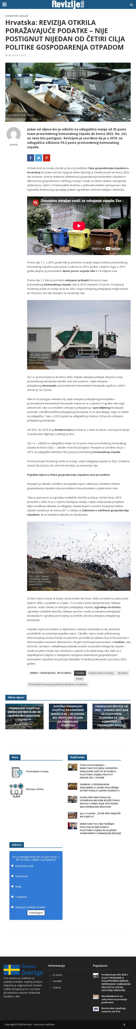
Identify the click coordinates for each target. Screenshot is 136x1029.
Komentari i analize (16, 15)
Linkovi (57, 987)
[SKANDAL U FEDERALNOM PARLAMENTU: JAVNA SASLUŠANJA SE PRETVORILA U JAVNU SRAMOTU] (72, 786)
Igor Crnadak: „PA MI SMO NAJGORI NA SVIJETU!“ (100, 815)
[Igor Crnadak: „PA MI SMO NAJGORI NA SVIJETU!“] (72, 815)
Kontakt (57, 981)
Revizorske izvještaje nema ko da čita (113, 1010)
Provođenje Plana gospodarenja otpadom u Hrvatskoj (58, 684)
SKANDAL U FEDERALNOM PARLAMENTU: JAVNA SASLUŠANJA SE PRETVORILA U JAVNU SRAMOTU (100, 787)
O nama (57, 974)
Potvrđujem (36, 912)
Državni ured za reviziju (101, 672)
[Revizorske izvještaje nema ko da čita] (96, 1008)
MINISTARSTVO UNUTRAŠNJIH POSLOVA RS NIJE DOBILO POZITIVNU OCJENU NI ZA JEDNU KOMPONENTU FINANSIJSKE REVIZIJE (100, 828)
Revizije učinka (35, 789)
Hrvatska (123, 672)
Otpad (79, 678)
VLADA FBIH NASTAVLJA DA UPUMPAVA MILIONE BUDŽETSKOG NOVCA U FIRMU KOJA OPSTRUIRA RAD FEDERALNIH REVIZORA (100, 802)
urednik (13, 144)
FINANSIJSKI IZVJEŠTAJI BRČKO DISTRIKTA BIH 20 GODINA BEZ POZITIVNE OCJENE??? (24, 713)
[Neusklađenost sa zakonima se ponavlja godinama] (96, 996)
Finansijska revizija (37, 771)
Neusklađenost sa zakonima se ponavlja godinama (114, 999)
